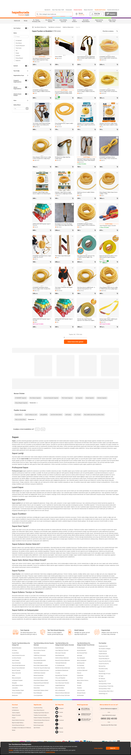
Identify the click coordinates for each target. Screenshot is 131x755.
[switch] (27, 28)
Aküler (13, 675)
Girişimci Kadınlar (78, 9)
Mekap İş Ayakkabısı (38, 675)
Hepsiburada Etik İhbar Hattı (109, 725)
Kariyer (13, 717)
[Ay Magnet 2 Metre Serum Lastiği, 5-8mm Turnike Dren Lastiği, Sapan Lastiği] (109, 46)
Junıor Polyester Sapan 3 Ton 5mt (108, 225)
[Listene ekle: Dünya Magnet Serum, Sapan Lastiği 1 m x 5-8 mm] (72, 104)
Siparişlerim (47, 9)
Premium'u (21, 15)
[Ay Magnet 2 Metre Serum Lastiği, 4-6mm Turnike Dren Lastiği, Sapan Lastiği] (109, 79)
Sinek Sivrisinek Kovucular (18, 655)
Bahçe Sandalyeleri (81, 660)
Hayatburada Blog (38, 707)
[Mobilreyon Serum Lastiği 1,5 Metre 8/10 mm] (86, 181)
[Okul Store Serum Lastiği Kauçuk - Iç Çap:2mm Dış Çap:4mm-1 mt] (86, 276)
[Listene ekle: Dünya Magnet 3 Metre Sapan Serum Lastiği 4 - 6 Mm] (117, 173)
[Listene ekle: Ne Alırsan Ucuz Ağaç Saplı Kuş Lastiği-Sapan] (72, 138)
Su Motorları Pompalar (17, 680)
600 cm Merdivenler (60, 690)
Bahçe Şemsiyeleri (16, 678)
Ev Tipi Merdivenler (59, 665)
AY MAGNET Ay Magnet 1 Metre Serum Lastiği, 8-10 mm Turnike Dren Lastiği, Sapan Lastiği (86, 224)
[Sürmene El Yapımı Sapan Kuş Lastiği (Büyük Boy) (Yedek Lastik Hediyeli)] (86, 146)
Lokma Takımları (81, 668)
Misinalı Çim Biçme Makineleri (62, 693)
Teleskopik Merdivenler (60, 663)
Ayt (16, 50)
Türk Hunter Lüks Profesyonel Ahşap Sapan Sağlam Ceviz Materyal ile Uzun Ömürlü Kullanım (41, 124)
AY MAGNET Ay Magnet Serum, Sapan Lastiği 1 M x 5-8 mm (42, 256)
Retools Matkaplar (38, 663)
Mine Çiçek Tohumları (60, 653)
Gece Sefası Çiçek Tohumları (62, 683)
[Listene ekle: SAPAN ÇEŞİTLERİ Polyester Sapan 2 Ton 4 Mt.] (50, 299)
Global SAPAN (58, 56)
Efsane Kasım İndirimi (104, 656)
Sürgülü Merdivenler (60, 685)
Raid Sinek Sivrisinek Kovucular (41, 670)
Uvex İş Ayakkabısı (38, 695)
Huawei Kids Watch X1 (104, 658)
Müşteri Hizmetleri (88, 9)
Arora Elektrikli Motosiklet (40, 660)
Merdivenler (15, 695)
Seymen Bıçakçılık (20, 45)
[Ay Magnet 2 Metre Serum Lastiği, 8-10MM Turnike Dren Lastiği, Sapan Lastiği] (86, 79)
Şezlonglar (79, 655)
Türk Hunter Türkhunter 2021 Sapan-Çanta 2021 (64, 288)
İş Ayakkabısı (80, 675)
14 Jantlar (57, 673)
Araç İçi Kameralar (16, 663)
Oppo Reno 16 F (102, 681)
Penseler (79, 685)
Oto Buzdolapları (81, 648)
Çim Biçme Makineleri (82, 670)
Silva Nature (19, 43)
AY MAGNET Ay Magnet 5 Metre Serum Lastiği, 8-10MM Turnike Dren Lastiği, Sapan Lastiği (42, 90)
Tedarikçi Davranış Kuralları (40, 715)
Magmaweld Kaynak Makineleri (41, 683)
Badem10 (18, 60)
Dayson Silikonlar (38, 658)
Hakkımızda (15, 707)
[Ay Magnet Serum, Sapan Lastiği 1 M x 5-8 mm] (42, 245)
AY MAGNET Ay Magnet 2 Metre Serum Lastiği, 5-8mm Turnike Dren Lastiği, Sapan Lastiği (108, 57)
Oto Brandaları (80, 695)
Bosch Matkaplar (38, 693)
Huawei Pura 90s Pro (104, 663)
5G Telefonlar (102, 678)
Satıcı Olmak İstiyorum (39, 710)
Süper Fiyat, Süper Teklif (58, 9)
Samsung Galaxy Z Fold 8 (105, 683)
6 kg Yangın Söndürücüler (61, 680)
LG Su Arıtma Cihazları (39, 685)
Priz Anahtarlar (80, 665)
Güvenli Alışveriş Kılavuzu (18, 725)
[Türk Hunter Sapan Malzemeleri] (64, 245)
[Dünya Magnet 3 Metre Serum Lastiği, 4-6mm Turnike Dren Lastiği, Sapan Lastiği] (42, 146)
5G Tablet (101, 676)
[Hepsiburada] (20, 12)
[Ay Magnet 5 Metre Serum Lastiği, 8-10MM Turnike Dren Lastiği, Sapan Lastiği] (42, 79)
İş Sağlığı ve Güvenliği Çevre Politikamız (21, 727)
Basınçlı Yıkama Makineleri (18, 668)
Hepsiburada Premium (100, 9)
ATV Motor (14, 650)
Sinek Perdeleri (15, 660)
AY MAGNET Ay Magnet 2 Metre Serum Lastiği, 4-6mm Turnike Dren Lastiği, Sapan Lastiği (108, 90)
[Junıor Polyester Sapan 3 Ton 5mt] (109, 213)
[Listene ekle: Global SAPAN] (72, 37)
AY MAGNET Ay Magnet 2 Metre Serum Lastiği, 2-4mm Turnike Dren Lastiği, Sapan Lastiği (108, 157)
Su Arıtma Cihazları (16, 658)
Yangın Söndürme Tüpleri (18, 690)
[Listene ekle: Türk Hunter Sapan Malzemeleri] (72, 236)
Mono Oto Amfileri (59, 688)
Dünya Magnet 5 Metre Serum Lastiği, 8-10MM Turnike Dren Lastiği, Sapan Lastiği (109, 288)
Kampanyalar (69, 9)
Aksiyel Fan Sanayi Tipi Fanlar (62, 695)
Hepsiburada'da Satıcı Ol (113, 9)
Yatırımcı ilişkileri (16, 712)
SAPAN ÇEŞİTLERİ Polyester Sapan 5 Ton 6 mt (41, 224)
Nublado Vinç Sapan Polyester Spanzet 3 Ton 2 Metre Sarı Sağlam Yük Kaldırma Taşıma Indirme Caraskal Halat (85, 319)
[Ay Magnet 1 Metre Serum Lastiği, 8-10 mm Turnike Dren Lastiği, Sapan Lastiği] (86, 213)
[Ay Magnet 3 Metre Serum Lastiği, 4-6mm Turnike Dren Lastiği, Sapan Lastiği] (42, 276)
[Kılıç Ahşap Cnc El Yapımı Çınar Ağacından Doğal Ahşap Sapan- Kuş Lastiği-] (64, 213)
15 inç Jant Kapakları (60, 678)
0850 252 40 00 (109, 718)
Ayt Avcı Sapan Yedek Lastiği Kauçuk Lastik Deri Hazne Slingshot (108, 319)
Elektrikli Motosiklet (16, 648)
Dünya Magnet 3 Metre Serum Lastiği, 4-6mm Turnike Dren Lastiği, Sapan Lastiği (42, 157)
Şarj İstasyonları (81, 663)
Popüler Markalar (103, 653)
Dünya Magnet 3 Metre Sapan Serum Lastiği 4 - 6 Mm (108, 193)
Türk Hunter (18, 48)
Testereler (79, 688)
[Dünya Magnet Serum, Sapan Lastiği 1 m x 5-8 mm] (64, 112)
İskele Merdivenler (59, 655)
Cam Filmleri (80, 678)
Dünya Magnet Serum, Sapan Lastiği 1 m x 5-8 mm (64, 124)
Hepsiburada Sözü (103, 646)
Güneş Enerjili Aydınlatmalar (18, 665)
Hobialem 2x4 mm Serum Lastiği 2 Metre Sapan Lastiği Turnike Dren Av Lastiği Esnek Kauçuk (86, 124)
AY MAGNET (19, 40)
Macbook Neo (102, 666)
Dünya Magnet (19, 58)
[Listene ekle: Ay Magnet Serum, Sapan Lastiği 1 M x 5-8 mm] (50, 236)
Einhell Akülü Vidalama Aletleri (41, 680)
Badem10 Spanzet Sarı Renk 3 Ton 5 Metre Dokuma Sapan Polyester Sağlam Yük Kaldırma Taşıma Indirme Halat (109, 256)
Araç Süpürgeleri (81, 658)
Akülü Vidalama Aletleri (17, 685)
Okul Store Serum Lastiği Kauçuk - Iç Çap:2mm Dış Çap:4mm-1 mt (86, 288)
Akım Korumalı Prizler (82, 653)
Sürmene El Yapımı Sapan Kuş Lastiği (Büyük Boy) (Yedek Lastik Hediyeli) (86, 159)
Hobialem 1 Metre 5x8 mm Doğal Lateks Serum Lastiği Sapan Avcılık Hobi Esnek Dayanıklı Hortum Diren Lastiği (63, 193)
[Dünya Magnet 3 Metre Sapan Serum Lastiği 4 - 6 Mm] (109, 181)
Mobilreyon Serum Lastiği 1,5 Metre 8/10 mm (85, 193)
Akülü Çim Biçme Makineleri (62, 658)
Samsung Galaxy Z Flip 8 (104, 688)
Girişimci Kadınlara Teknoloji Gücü (42, 717)
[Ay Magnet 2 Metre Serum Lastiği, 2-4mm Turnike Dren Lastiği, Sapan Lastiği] (109, 146)
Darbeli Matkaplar (59, 648)
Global (17, 53)
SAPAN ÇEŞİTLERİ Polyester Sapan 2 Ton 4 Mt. (41, 319)
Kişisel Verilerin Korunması (18, 720)
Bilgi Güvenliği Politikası (17, 722)
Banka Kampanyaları (39, 725)
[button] (42, 64)
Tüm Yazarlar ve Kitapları (105, 648)
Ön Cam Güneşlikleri (17, 693)
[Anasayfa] (33, 27)
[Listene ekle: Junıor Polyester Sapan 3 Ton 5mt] (117, 204)
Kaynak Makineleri (81, 650)
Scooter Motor (15, 653)
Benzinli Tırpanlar (16, 670)
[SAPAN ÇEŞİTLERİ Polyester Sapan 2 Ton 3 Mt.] (64, 308)
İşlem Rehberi (37, 727)
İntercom (79, 673)
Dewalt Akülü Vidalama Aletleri (41, 690)
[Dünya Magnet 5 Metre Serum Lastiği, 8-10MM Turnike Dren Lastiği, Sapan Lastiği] (109, 276)
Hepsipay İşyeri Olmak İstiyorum (41, 712)
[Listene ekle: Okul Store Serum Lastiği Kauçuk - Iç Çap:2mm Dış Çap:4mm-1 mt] (95, 268)
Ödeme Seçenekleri (38, 722)
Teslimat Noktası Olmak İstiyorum (41, 720)
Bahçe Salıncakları (16, 673)
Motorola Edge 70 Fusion (105, 673)
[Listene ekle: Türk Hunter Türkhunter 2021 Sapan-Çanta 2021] (72, 268)
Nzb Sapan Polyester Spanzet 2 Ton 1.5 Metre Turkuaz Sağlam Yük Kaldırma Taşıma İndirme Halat (86, 256)
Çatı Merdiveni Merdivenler (61, 670)
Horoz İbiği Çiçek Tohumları (61, 650)
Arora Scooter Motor (38, 678)
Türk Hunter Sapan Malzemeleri (62, 255)
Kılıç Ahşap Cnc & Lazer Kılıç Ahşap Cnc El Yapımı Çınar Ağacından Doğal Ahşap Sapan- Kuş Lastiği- (64, 224)
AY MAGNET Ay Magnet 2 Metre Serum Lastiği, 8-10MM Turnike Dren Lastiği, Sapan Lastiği (86, 90)
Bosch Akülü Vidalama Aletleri (41, 665)
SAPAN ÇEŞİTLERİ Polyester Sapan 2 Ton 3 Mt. (64, 319)
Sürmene (18, 55)
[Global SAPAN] (64, 46)
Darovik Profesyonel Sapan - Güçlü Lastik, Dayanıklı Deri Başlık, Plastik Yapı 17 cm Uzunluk (63, 92)
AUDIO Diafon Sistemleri (39, 673)
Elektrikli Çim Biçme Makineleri (62, 668)
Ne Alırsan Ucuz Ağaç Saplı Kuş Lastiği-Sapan (62, 157)
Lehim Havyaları (81, 690)
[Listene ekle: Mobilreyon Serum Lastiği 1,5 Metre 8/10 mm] (95, 173)
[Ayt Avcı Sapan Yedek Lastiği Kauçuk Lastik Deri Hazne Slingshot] (109, 308)
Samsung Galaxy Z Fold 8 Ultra (106, 686)
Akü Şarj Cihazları (81, 693)
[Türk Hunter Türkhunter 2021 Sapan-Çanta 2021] (64, 276)
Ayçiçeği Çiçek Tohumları (61, 675)
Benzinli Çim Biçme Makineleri (62, 660)
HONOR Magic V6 (103, 693)
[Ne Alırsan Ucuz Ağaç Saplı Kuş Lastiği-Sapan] (64, 146)
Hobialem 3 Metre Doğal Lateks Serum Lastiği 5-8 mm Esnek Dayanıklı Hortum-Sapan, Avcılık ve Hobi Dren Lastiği (42, 193)
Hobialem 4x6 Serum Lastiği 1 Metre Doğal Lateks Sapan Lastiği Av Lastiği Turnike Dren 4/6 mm (108, 124)
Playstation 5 (102, 671)
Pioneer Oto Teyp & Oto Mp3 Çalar (42, 668)
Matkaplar (79, 683)
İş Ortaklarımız (15, 710)
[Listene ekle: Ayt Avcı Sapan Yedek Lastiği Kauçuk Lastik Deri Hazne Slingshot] (117, 299)
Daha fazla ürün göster (75, 342)
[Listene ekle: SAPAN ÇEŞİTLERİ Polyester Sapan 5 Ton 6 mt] (50, 204)
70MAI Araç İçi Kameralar (40, 655)
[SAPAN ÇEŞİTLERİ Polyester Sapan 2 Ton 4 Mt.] (42, 308)
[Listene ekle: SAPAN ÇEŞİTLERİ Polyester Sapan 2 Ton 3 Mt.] (72, 299)
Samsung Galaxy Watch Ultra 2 (106, 691)
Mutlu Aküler (37, 688)
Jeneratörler (15, 688)
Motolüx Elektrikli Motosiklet (40, 648)
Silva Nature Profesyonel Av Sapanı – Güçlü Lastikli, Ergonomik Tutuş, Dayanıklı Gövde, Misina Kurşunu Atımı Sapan (42, 59)
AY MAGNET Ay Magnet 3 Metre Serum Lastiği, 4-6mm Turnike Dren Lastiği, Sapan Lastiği (41, 288)
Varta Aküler (36, 653)
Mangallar (14, 683)
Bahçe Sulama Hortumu (82, 680)
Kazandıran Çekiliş (103, 668)
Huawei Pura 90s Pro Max (105, 661)
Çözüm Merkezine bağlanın (109, 708)
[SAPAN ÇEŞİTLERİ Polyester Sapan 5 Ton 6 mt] (42, 213)
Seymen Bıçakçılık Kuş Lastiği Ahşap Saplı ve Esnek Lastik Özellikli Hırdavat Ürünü (86, 57)
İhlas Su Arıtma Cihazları (39, 650)
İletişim (13, 730)
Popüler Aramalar (103, 651)
